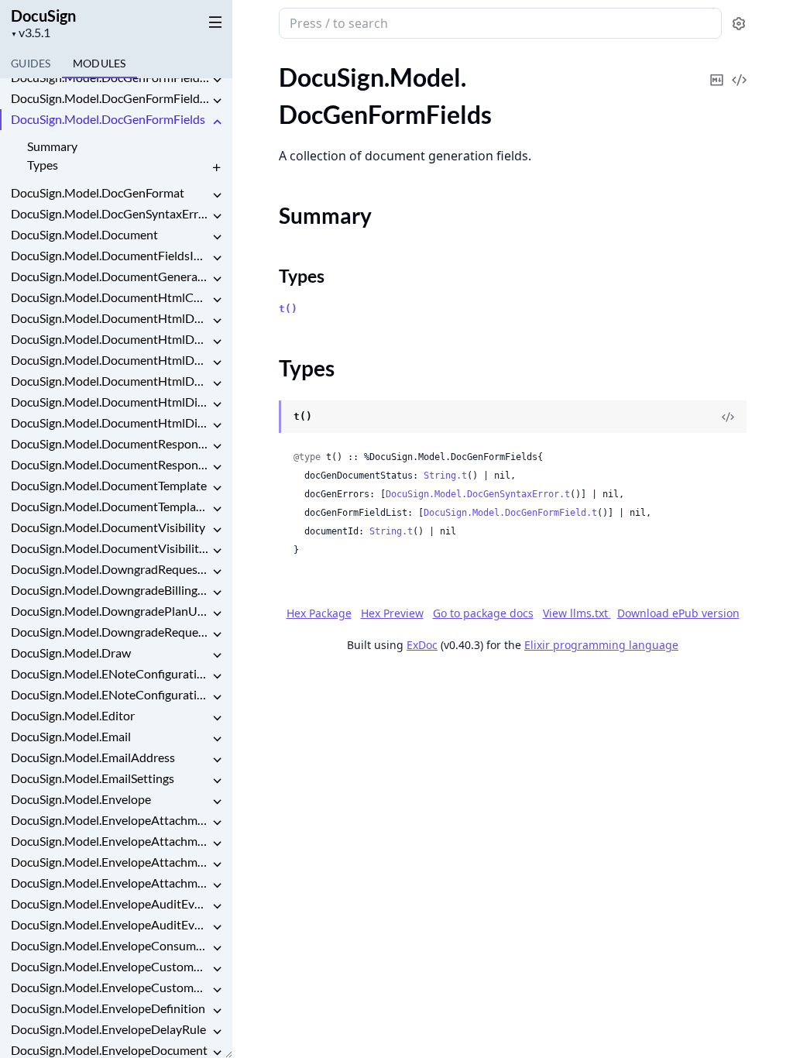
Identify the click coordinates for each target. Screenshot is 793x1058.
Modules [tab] (99, 63)
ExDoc (422, 644)
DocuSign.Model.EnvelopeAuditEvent (110, 903)
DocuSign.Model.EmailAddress (93, 757)
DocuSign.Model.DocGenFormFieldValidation (110, 98)
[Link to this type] (263, 417)
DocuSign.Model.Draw (71, 652)
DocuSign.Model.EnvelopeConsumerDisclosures (110, 945)
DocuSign (43, 15)
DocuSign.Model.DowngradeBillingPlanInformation (110, 589)
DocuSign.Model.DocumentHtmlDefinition (110, 318)
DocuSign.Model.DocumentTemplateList (110, 506)
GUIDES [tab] (31, 63)
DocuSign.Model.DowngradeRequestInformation (110, 631)
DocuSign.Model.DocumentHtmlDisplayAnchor (110, 401)
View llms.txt (577, 613)
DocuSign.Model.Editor (73, 715)
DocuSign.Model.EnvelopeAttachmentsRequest (110, 861)
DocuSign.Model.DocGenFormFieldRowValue (110, 77)
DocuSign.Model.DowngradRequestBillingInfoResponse (110, 569)
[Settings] (739, 24)
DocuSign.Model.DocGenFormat (97, 192)
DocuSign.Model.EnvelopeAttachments (110, 840)
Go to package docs (483, 613)
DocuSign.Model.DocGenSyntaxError (110, 213)
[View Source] (739, 69)
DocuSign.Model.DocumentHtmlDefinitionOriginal (110, 338)
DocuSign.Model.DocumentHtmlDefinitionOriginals (110, 359)
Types (42, 164)
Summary (52, 146)
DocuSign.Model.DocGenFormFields (108, 119)
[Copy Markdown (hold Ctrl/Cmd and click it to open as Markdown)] (716, 69)
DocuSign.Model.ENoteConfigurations (110, 694)
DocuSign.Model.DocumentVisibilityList (110, 548)
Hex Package (319, 613)
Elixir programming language (601, 644)
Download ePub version (678, 613)
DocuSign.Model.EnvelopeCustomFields (110, 966)
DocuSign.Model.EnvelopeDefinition (108, 1008)
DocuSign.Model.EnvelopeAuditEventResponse (110, 924)
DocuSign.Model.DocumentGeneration (110, 276)
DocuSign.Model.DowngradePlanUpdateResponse (110, 610)
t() (288, 308)
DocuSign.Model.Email (71, 736)
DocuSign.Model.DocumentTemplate (109, 485)
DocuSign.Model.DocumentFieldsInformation (110, 255)
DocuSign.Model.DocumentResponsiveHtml (110, 443)
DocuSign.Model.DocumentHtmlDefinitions (110, 380)
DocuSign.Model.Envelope (81, 799)
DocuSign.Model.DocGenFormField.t (510, 512)
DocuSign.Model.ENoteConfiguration (110, 673)
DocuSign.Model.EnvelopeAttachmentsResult (110, 882)
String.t (445, 475)
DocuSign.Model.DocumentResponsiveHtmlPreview (110, 464)
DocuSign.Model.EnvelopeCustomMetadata (110, 987)
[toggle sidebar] (212, 21)
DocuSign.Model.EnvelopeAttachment (110, 819)
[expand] (217, 80)
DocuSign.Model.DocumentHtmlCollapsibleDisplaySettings (110, 297)
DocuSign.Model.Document (84, 234)
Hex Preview (392, 613)
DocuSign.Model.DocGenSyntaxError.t (478, 494)
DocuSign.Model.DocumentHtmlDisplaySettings (110, 422)
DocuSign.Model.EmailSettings (92, 778)
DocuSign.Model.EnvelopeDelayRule (108, 1029)
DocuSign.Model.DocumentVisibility (108, 527)
